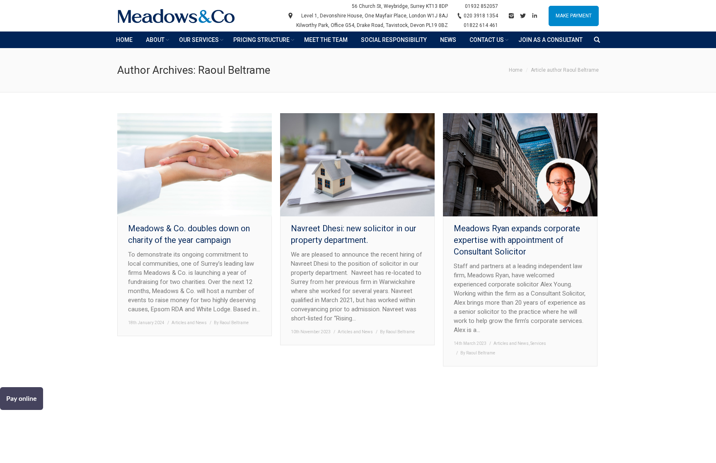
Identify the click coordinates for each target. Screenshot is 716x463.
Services (538, 343)
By (231, 322)
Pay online (21, 398)
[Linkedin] (534, 16)
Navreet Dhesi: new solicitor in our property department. (353, 234)
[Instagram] (511, 16)
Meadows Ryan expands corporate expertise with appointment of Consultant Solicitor (517, 240)
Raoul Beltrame (234, 70)
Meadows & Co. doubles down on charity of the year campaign (189, 234)
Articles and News (189, 322)
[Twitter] (523, 16)
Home (515, 70)
